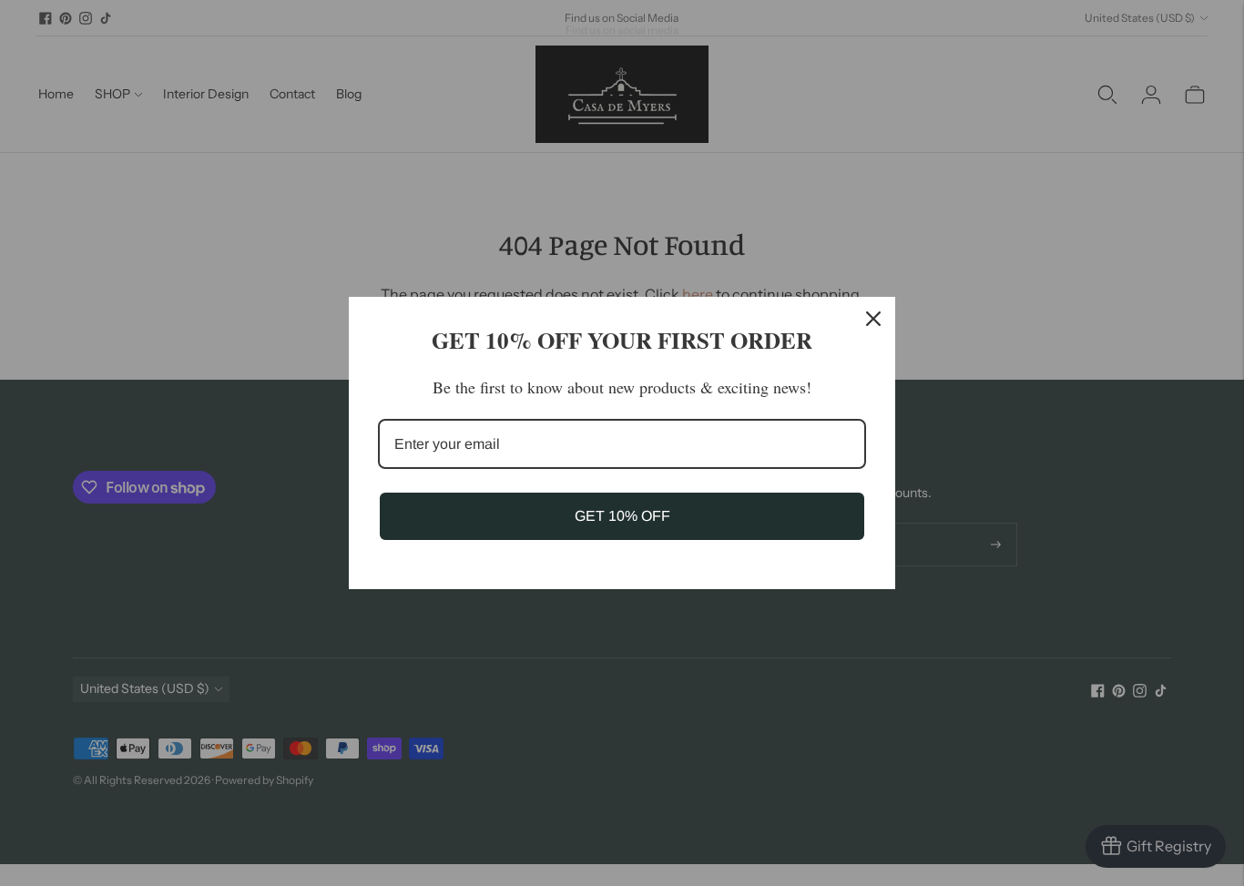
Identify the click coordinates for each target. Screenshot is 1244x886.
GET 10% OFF (622, 516)
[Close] (873, 319)
